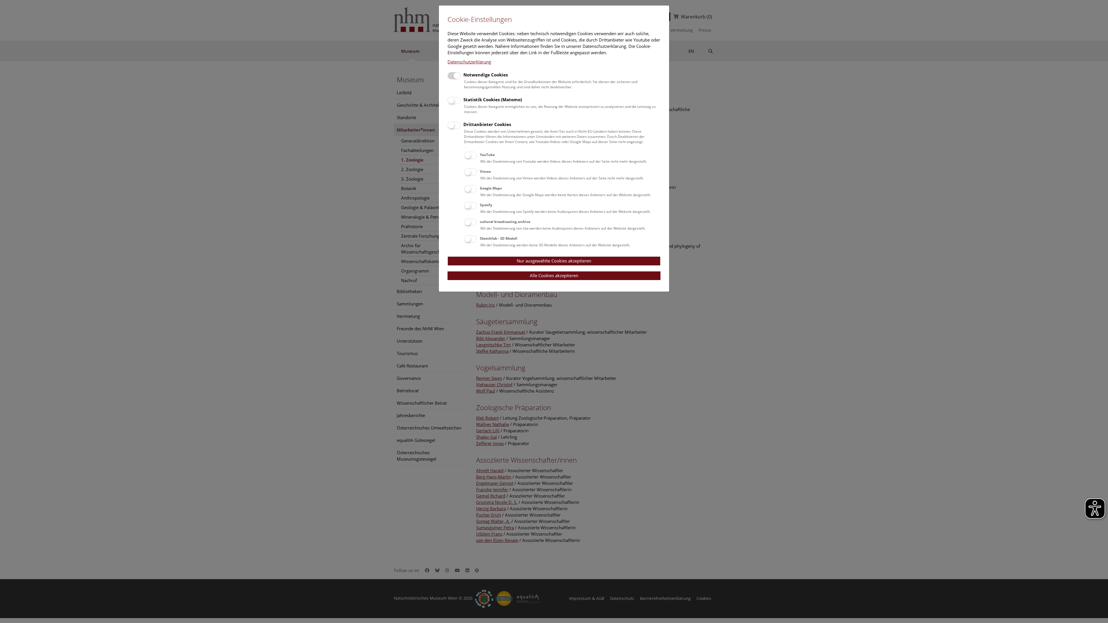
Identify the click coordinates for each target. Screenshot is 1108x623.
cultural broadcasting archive (505, 221)
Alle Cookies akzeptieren (554, 275)
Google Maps (491, 188)
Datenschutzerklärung (469, 62)
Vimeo (485, 171)
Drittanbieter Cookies (487, 124)
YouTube (487, 154)
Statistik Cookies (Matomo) (492, 99)
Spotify (486, 204)
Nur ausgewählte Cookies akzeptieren (554, 261)
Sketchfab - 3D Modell (498, 238)
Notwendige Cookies (485, 75)
